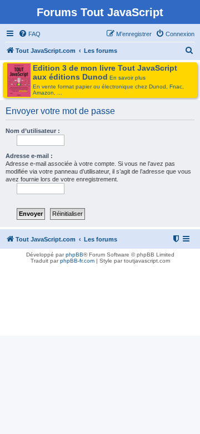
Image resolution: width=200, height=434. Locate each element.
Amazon (43, 93)
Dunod (157, 86)
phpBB (74, 254)
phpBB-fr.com (77, 261)
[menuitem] (29, 34)
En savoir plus (127, 78)
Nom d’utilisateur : (33, 130)
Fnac (175, 86)
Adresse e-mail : (29, 155)
